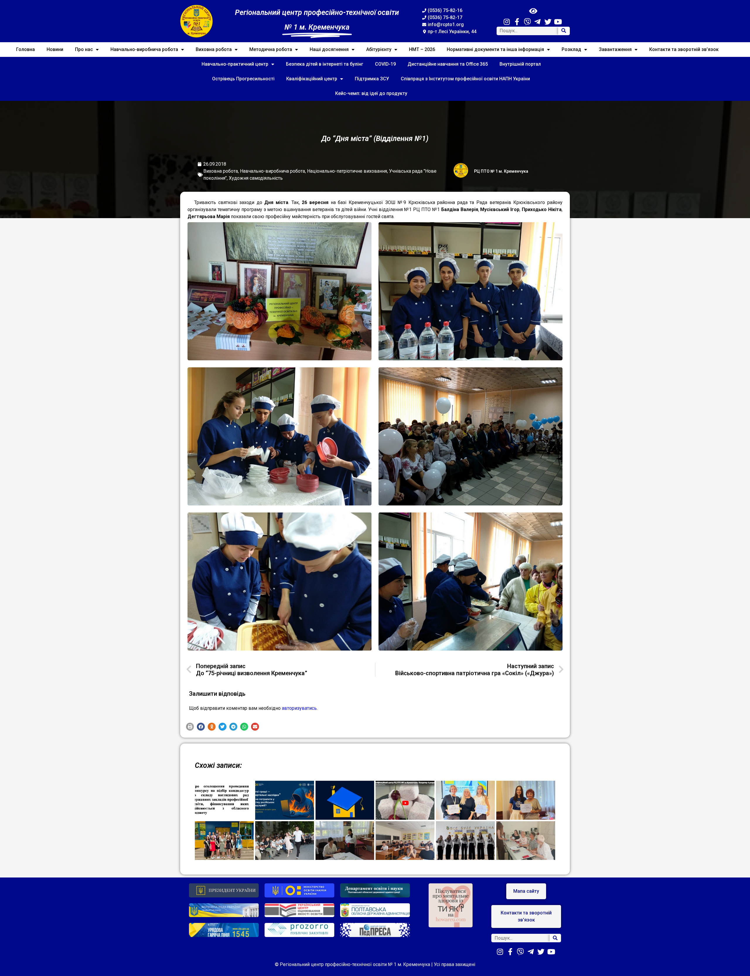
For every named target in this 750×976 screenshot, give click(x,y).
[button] (190, 727)
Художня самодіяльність (256, 178)
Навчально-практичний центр (235, 64)
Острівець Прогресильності (243, 79)
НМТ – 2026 (422, 49)
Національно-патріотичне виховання (347, 171)
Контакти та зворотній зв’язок (684, 49)
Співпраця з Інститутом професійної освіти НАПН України (465, 79)
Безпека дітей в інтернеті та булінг (324, 64)
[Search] (563, 31)
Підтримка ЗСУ (372, 79)
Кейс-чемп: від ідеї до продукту (371, 93)
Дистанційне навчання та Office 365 (448, 64)
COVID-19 (385, 64)
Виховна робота (214, 49)
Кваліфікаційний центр (311, 79)
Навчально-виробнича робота (144, 49)
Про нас (84, 49)
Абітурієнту (378, 49)
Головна (25, 49)
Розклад (571, 49)
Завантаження (615, 49)
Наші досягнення (329, 49)
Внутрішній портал (520, 64)
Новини (55, 49)
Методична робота (270, 49)
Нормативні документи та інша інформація (495, 49)
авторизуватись (299, 708)
